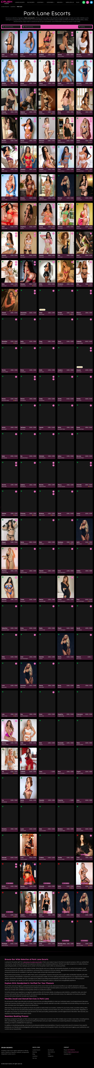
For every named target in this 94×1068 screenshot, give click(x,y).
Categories (50, 2)
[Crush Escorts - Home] (6, 2)
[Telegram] (91, 2)
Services (59, 2)
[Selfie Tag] (16, 33)
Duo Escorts (30, 2)
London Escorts (20, 2)
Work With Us (70, 2)
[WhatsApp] (83, 2)
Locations (40, 2)
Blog (77, 2)
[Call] (87, 2)
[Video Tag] (35, 33)
